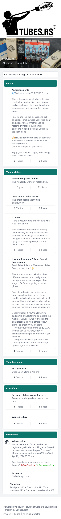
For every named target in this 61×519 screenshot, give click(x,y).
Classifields (12, 388)
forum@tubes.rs (19, 143)
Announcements (20, 90)
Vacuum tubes (13, 172)
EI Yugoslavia (19, 368)
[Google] (10, 499)
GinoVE (50, 490)
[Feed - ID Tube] (53, 218)
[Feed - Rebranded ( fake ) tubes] (53, 179)
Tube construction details (25, 196)
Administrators (28, 465)
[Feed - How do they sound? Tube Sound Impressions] (53, 260)
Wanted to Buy (19, 417)
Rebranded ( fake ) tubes (25, 178)
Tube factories (14, 362)
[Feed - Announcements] (53, 91)
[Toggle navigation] (57, 19)
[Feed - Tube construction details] (53, 197)
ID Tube (16, 217)
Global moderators (45, 465)
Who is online (19, 441)
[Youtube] (7, 499)
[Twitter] (5, 499)
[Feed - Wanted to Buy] (53, 417)
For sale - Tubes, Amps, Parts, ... (29, 395)
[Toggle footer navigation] (57, 499)
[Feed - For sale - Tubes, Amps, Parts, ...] (53, 396)
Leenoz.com (22, 509)
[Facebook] (3, 499)
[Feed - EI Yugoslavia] (53, 369)
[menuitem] (7, 513)
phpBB (19, 507)
